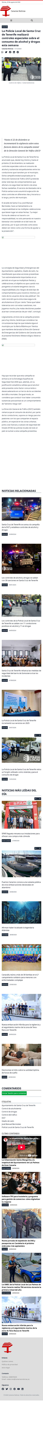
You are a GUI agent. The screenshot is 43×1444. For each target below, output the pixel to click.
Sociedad (5, 935)
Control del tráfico (9, 1115)
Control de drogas (9, 1111)
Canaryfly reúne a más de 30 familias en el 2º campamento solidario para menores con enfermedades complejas (20, 977)
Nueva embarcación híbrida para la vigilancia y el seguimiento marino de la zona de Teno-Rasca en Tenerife (21, 1027)
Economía (5, 1205)
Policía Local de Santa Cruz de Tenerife (18, 1127)
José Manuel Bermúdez (11, 1124)
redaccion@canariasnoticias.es (18, 1379)
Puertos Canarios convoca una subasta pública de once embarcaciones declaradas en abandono (21, 885)
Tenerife (4, 27)
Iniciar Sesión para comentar (14, 1093)
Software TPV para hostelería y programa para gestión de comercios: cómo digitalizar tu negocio (21, 1199)
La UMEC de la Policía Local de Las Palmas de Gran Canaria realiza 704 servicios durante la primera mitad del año (21, 1287)
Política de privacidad (10, 1364)
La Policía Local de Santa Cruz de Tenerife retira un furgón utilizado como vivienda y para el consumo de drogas (21, 772)
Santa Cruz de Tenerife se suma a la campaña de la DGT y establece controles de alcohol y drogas (20, 527)
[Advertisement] (21, 113)
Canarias (5, 892)
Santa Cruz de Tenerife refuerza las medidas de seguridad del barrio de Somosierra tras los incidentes (21, 673)
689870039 (13, 1377)
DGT (3, 1118)
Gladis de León (8, 1121)
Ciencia (4, 1077)
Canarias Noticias (7, 49)
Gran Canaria (6, 841)
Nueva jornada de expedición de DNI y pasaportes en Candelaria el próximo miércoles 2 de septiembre (18, 1243)
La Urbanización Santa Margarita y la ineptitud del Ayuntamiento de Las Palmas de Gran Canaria (20, 1162)
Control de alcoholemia (11, 1108)
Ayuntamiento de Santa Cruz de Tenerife (18, 1105)
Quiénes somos (7, 1361)
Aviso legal (6, 1368)
